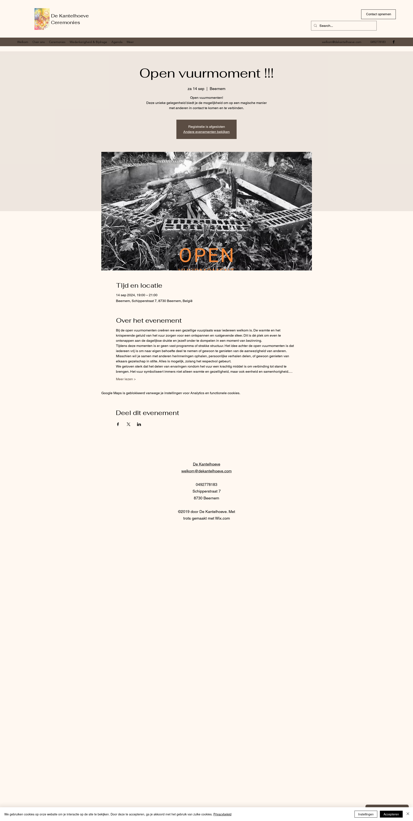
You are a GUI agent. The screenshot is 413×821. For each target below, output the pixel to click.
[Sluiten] (407, 814)
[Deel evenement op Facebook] (118, 424)
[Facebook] (393, 42)
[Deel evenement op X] (128, 424)
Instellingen (366, 814)
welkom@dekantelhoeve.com (341, 42)
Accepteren (391, 814)
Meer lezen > (126, 379)
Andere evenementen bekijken (206, 132)
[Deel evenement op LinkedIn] (139, 424)
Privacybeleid (222, 814)
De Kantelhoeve (70, 16)
